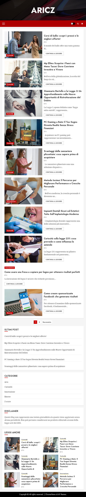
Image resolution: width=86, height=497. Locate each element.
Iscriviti (82, 23)
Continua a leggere (54, 54)
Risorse (9, 313)
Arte (6, 382)
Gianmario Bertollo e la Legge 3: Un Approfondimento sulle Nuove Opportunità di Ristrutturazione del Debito (63, 96)
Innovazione (11, 202)
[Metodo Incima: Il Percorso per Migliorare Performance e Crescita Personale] (23, 190)
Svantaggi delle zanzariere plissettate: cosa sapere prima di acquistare (61, 154)
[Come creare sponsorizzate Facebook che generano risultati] (23, 302)
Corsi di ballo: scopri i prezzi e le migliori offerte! (61, 37)
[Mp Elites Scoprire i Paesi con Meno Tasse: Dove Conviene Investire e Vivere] (23, 74)
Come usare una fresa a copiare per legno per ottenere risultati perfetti (42, 272)
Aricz (43, 10)
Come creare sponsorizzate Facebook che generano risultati (61, 295)
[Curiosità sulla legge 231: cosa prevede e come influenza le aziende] (23, 249)
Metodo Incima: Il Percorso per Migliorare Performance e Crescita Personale (62, 183)
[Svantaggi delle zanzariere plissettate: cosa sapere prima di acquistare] (23, 161)
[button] (3, 24)
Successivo (47, 322)
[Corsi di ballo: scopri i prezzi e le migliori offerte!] (23, 44)
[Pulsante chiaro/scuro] (73, 24)
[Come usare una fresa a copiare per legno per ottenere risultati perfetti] (43, 267)
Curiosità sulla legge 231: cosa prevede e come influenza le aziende (60, 241)
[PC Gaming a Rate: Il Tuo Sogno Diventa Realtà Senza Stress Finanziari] (23, 132)
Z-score (7, 401)
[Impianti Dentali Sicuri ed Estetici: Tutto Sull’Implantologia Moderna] (23, 220)
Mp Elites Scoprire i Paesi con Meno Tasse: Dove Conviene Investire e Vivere (59, 66)
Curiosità (10, 55)
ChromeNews (50, 494)
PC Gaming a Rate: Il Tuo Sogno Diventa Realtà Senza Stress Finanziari (60, 125)
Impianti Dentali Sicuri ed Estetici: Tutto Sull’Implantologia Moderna (61, 212)
